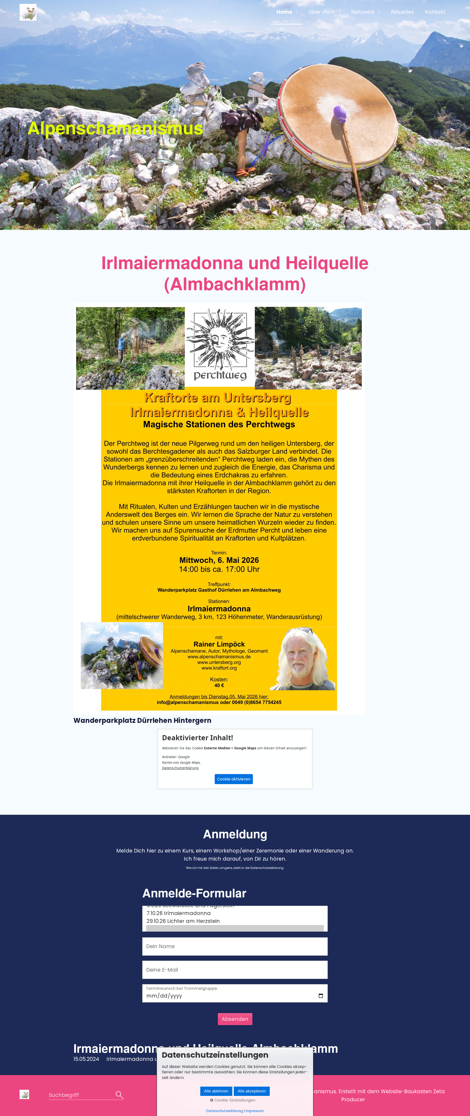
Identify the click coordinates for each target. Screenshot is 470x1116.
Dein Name (157, 942)
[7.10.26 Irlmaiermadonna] (235, 913)
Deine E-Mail (158, 965)
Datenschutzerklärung (180, 767)
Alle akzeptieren (252, 1091)
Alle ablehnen (216, 1091)
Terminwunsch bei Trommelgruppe (181, 989)
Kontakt (435, 11)
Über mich (321, 11)
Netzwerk (363, 11)
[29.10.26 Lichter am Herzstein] (235, 921)
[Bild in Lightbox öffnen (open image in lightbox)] (219, 508)
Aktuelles (402, 11)
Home (284, 11)
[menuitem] (287, 12)
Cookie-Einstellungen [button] (234, 1100)
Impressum (255, 1111)
